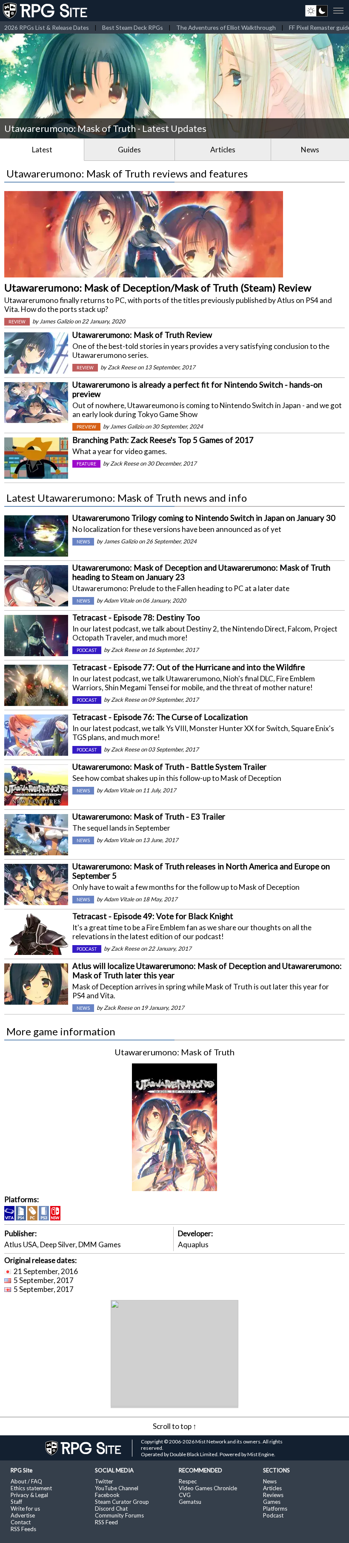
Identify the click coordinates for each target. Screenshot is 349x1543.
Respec (188, 1481)
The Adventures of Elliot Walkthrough (226, 27)
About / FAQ (26, 1481)
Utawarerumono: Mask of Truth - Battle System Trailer (169, 767)
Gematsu (190, 1501)
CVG (185, 1495)
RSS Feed (106, 1522)
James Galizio (56, 321)
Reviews (273, 1495)
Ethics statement (31, 1488)
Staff (16, 1501)
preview (86, 426)
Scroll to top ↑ (175, 1426)
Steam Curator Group (122, 1501)
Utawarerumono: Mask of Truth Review (142, 335)
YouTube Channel (116, 1488)
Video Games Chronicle (208, 1488)
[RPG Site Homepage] (46, 10)
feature (86, 463)
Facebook (107, 1495)
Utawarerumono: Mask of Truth (174, 1052)
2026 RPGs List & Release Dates (46, 27)
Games (271, 1501)
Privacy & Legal (29, 1495)
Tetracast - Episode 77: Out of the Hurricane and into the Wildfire (188, 667)
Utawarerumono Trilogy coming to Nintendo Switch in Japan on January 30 (203, 518)
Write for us (25, 1508)
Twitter (104, 1481)
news (83, 541)
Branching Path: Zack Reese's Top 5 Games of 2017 (163, 440)
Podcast (273, 1515)
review (17, 321)
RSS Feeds (23, 1529)
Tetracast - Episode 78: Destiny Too (136, 617)
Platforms (275, 1508)
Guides (129, 149)
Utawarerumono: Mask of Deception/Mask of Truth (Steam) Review (157, 287)
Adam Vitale (119, 600)
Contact (21, 1522)
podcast (87, 650)
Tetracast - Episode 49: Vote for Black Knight (152, 916)
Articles (222, 149)
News (310, 149)
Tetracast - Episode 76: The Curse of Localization (160, 717)
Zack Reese (122, 367)
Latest (42, 149)
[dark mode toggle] (316, 11)
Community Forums (119, 1515)
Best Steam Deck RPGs (132, 27)
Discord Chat (111, 1508)
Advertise (23, 1515)
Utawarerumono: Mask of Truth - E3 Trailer (148, 816)
